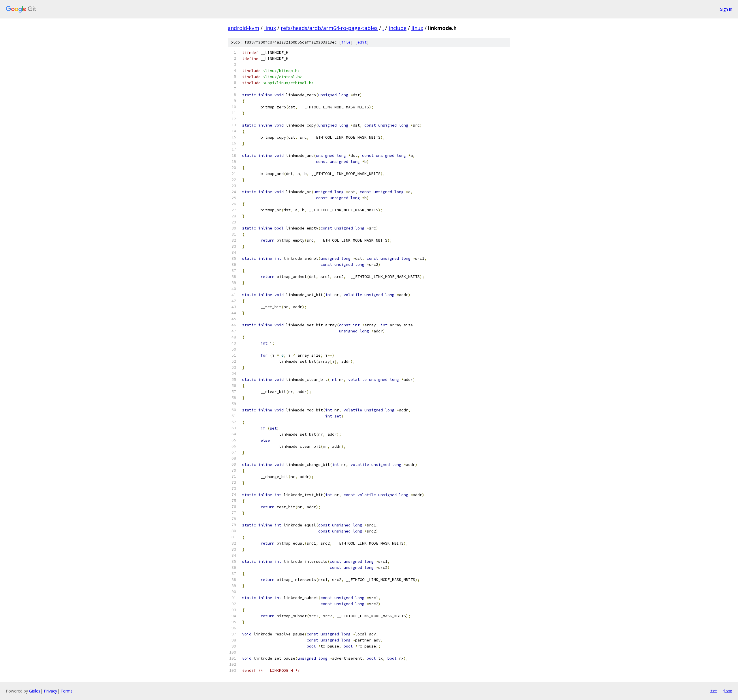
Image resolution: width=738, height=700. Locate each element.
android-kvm (243, 28)
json (727, 690)
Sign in (726, 9)
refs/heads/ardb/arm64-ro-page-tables (329, 28)
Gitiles (34, 691)
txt (713, 690)
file (346, 42)
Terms (67, 691)
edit (362, 42)
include (397, 28)
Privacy (50, 691)
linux (270, 28)
